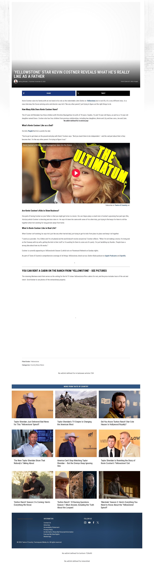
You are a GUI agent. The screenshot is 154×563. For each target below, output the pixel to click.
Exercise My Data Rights (52, 534)
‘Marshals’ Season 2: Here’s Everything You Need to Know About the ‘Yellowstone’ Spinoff (119, 505)
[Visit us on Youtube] (90, 522)
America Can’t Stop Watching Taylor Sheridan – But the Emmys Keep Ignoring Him (74, 463)
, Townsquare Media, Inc (41, 542)
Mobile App (47, 536)
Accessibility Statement (51, 527)
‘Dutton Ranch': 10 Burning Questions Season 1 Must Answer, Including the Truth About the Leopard (75, 505)
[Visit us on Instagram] (86, 522)
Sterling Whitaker (23, 81)
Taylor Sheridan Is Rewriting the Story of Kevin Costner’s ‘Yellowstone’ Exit (118, 461)
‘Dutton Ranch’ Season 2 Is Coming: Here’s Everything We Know (32, 503)
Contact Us (47, 523)
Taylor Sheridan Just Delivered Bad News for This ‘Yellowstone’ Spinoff (31, 423)
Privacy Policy (48, 529)
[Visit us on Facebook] (94, 522)
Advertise (47, 525)
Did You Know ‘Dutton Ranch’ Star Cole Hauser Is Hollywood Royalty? (117, 423)
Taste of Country (121, 205)
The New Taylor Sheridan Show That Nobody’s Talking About (29, 461)
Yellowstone (35, 361)
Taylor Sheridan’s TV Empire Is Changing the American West (74, 423)
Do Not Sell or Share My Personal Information (58, 532)
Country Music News (37, 365)
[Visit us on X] (98, 522)
